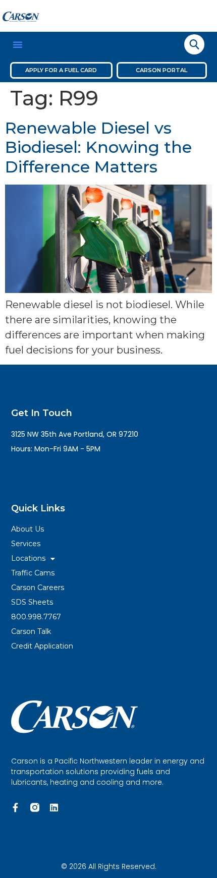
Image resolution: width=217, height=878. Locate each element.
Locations (28, 558)
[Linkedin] (54, 807)
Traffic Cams (33, 572)
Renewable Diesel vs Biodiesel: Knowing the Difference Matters (98, 147)
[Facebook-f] (15, 807)
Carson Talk (31, 631)
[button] (17, 44)
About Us (27, 529)
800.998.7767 (36, 616)
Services (25, 543)
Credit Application (42, 646)
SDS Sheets (32, 602)
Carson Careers (37, 587)
